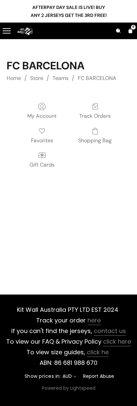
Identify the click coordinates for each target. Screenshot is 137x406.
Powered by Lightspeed (68, 388)
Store (36, 78)
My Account (42, 115)
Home (14, 78)
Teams (60, 78)
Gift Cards (42, 164)
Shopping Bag (95, 140)
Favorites (42, 140)
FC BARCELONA (97, 78)
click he (98, 352)
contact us (110, 331)
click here (117, 341)
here (94, 320)
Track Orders (95, 115)
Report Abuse (98, 376)
